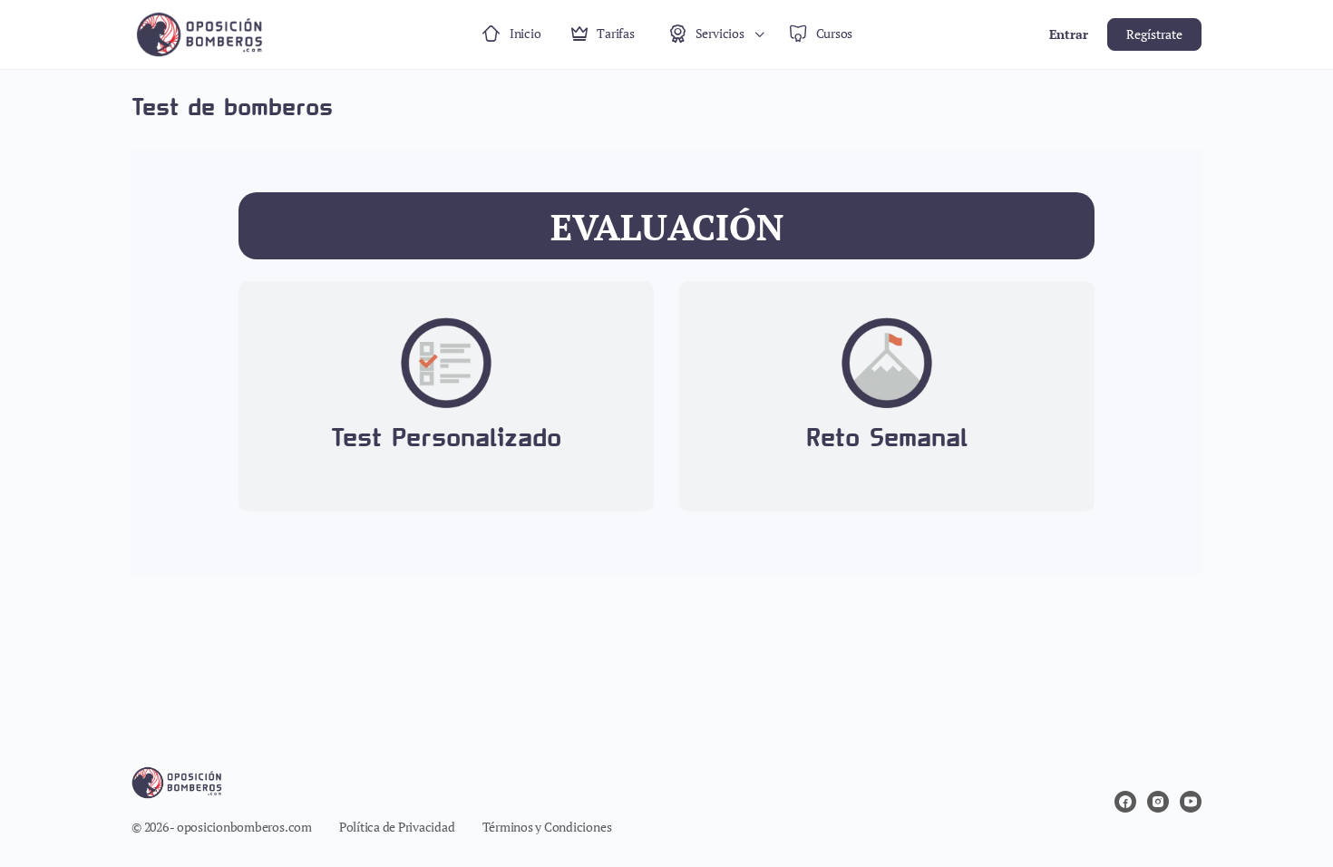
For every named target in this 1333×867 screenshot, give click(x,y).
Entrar (1068, 34)
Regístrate (1154, 34)
